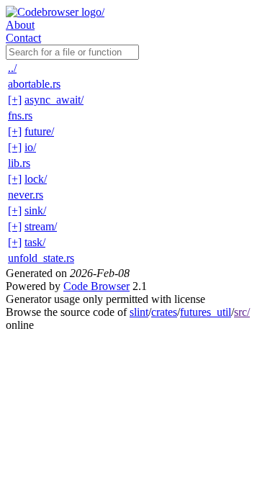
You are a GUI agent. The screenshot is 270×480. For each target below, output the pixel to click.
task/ (34, 242)
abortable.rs (34, 84)
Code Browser (96, 286)
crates (164, 312)
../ (12, 68)
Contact (23, 38)
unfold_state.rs (41, 258)
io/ (30, 147)
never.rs (25, 195)
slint (139, 312)
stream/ (40, 226)
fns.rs (20, 115)
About (20, 25)
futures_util (205, 312)
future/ (39, 131)
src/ (242, 312)
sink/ (35, 210)
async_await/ (54, 100)
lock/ (35, 179)
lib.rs (19, 163)
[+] (15, 100)
